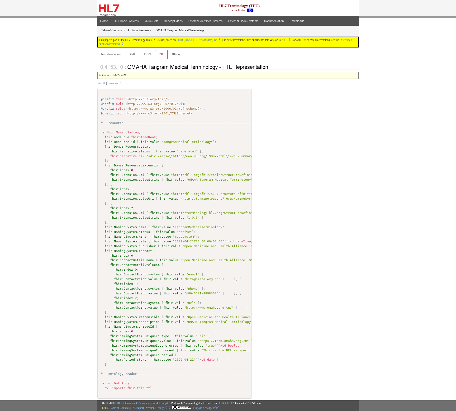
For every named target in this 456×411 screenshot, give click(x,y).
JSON (147, 54)
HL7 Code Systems (126, 21)
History (176, 54)
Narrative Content (111, 54)
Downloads (297, 21)
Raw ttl (101, 83)
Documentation (274, 21)
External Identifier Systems (205, 21)
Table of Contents (120, 408)
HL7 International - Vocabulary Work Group (142, 403)
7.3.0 (284, 40)
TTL (161, 54)
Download (113, 83)
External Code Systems (243, 21)
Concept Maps (173, 21)
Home (104, 21)
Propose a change (203, 408)
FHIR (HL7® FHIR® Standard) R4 (196, 40)
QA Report (138, 408)
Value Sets (151, 21)
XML (132, 54)
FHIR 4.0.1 (224, 403)
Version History (155, 408)
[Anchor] (270, 66)
